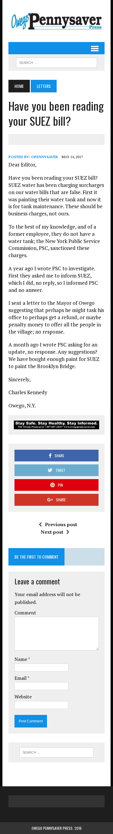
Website (23, 696)
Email (20, 678)
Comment (25, 612)
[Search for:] (56, 752)
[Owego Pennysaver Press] (56, 21)
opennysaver (44, 156)
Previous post (61, 524)
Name (21, 659)
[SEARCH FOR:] (56, 61)
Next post (52, 532)
